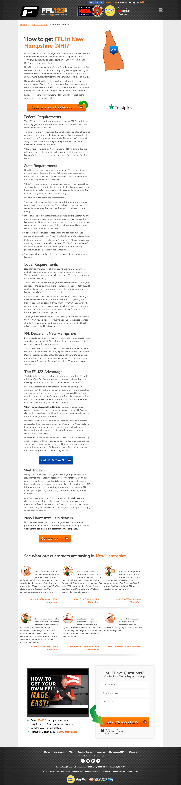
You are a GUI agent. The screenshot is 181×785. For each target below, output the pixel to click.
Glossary (133, 752)
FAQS (71, 752)
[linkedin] (93, 761)
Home (23, 24)
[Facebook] (83, 761)
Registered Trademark (70, 771)
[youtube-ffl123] (58, 691)
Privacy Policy (83, 756)
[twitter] (88, 761)
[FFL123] (43, 11)
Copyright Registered (101, 771)
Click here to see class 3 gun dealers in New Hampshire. (51, 529)
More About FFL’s (117, 752)
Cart (139, 3)
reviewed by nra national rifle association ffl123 (90, 11)
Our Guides (59, 752)
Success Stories (40, 24)
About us (101, 752)
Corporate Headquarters (76, 767)
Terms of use (61, 767)
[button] (128, 731)
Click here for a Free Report (52, 107)
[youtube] (98, 761)
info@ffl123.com (132, 771)
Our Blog (131, 3)
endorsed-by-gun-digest (123, 11)
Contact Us (122, 3)
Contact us (49, 539)
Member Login (111, 3)
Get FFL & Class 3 (52, 460)
